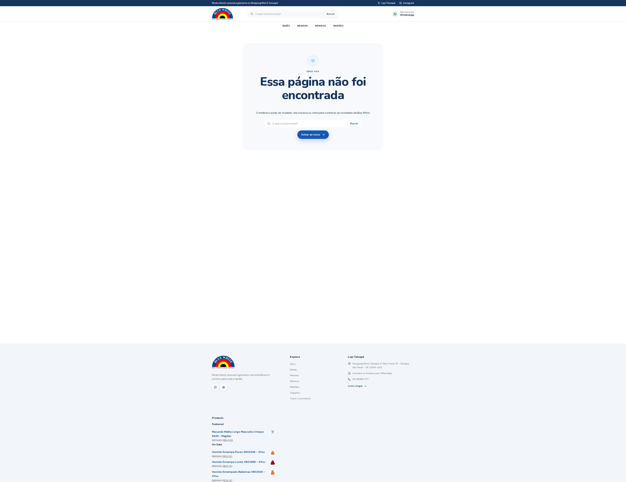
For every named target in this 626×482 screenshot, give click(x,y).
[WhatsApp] (223, 387)
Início (293, 363)
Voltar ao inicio (310, 134)
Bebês (286, 25)
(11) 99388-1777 (360, 379)
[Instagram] (215, 387)
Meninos (320, 25)
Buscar (331, 13)
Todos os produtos (300, 398)
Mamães (338, 25)
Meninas (302, 25)
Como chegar (355, 386)
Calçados (295, 392)
